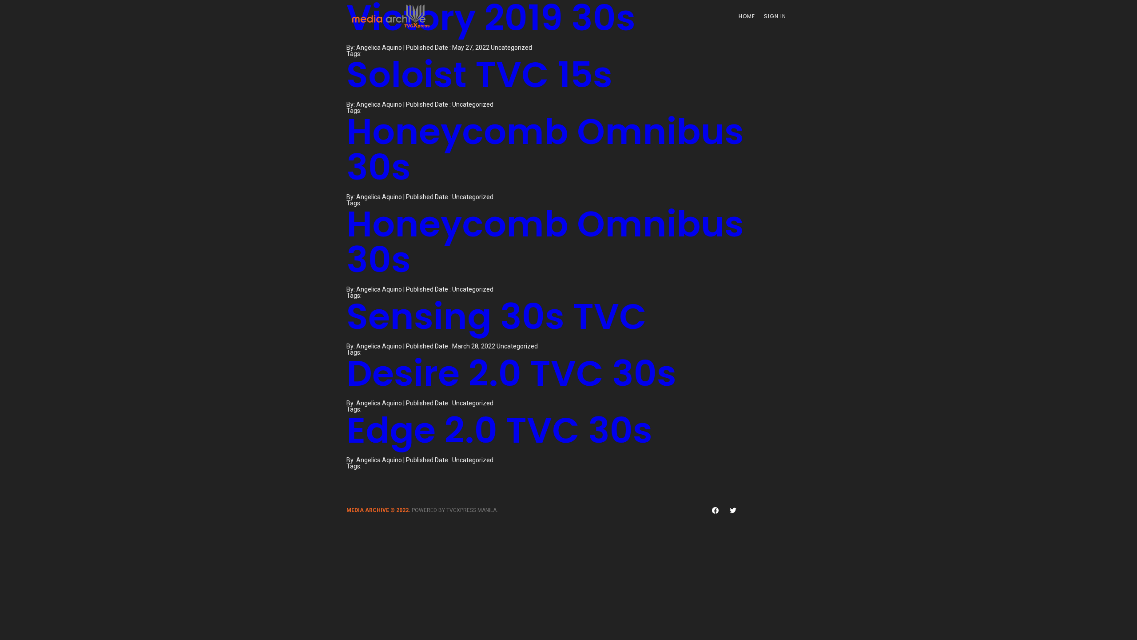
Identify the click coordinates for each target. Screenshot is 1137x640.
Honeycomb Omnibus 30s (545, 149)
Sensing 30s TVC (496, 316)
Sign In (775, 16)
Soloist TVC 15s (479, 75)
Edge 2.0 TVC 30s (499, 430)
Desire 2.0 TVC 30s (511, 373)
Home (747, 16)
